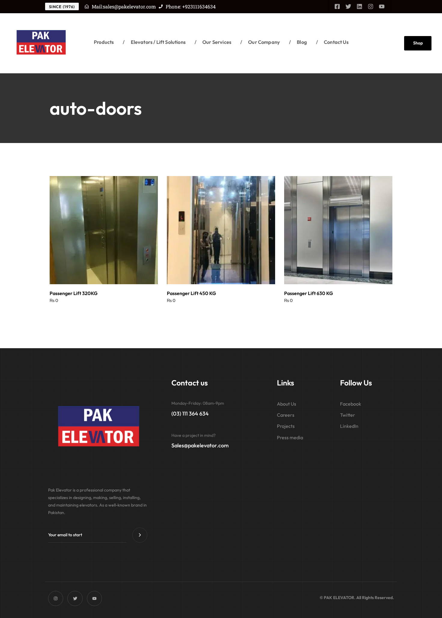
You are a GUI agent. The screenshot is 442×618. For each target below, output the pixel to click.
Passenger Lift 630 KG (308, 293)
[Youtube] (382, 6)
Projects (286, 426)
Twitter (347, 415)
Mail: (124, 6)
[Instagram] (370, 6)
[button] (104, 274)
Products (104, 42)
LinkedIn (349, 426)
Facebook (350, 404)
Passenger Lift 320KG (73, 293)
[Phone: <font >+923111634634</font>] (161, 6)
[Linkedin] (359, 6)
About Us (286, 404)
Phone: (191, 6)
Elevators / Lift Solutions (154, 42)
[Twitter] (348, 6)
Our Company (260, 42)
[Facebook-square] (337, 6)
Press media (290, 437)
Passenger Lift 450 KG (191, 293)
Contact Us (332, 42)
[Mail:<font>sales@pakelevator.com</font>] (87, 6)
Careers (285, 415)
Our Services (213, 42)
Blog (298, 42)
